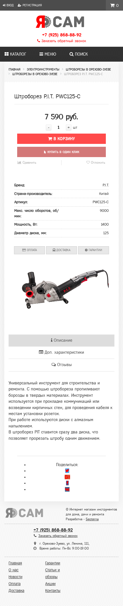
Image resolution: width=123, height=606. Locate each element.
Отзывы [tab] (64, 364)
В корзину (63, 138)
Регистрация (31, 5)
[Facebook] (67, 483)
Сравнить (28, 162)
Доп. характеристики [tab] (63, 352)
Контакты (52, 591)
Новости (15, 577)
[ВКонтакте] (67, 489)
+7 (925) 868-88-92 (61, 34)
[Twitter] (67, 470)
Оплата (31, 250)
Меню (49, 54)
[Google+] (67, 477)
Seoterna (92, 519)
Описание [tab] (62, 340)
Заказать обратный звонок (63, 41)
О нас (14, 570)
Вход (9, 5)
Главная (15, 563)
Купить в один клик (62, 152)
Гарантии (95, 250)
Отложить (97, 162)
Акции (50, 584)
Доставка (62, 250)
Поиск (81, 54)
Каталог (17, 54)
